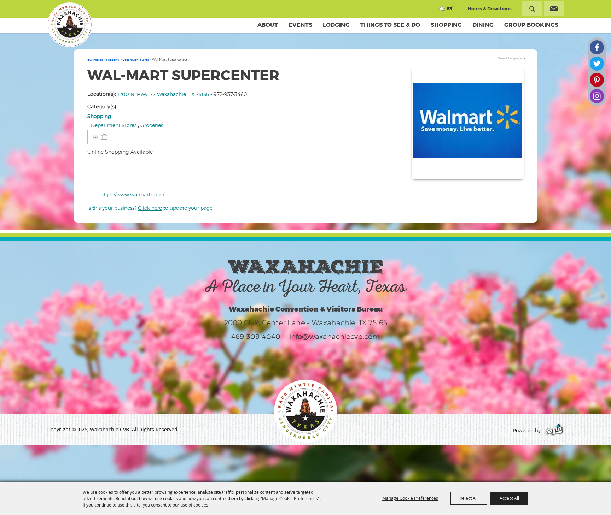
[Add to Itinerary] (104, 137)
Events (300, 25)
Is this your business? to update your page (150, 208)
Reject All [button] (469, 498)
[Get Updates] (554, 8)
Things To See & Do (390, 25)
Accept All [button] (509, 498)
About (267, 25)
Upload (510, 169)
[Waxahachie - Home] (305, 411)
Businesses (95, 59)
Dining (483, 25)
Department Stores (135, 59)
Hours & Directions (490, 9)
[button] (468, 123)
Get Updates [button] (554, 8)
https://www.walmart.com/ (132, 194)
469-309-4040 (255, 336)
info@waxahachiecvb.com (334, 336)
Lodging (336, 25)
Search (532, 8)
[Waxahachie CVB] (69, 24)
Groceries (151, 125)
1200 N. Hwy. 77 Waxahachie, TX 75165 (163, 94)
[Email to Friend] (95, 137)
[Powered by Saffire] (554, 430)
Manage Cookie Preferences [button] (410, 498)
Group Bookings (531, 25)
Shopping (446, 25)
